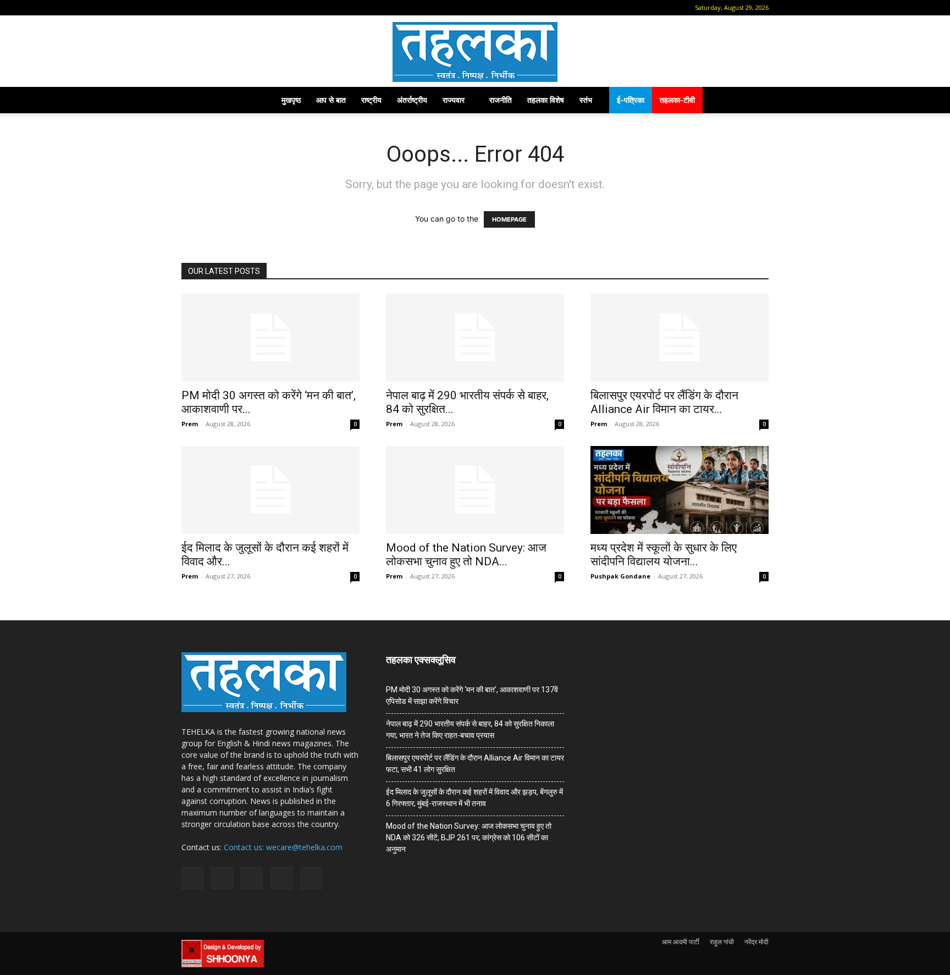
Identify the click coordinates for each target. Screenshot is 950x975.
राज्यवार (454, 100)
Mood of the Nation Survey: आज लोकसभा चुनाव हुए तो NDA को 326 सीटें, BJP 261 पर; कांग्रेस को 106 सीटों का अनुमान (468, 837)
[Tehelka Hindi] (475, 52)
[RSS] (242, 7)
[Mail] (224, 7)
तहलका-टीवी (677, 100)
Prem (189, 424)
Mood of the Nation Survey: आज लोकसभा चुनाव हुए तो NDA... (466, 554)
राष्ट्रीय (371, 100)
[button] (189, 7)
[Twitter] (260, 7)
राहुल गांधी (722, 941)
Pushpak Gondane (620, 576)
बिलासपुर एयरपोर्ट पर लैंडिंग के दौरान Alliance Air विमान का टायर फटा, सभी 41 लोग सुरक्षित (475, 763)
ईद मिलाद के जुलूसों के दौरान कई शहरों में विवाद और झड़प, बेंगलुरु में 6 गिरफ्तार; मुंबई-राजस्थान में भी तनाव (474, 797)
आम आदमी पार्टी (680, 941)
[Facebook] (206, 7)
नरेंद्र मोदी (756, 941)
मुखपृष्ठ (291, 100)
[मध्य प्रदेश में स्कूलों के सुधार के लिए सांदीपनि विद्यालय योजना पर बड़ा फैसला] (679, 490)
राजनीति (500, 100)
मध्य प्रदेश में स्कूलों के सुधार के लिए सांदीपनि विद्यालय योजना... (663, 554)
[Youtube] (278, 7)
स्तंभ (585, 100)
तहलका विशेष (545, 100)
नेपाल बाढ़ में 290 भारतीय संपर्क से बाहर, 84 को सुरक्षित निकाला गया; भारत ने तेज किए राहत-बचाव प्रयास (470, 729)
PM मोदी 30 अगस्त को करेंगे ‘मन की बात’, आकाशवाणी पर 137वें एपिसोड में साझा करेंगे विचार (472, 695)
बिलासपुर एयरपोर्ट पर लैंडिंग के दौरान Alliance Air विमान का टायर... (664, 402)
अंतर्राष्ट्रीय (412, 100)
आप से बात (331, 100)
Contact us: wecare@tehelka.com (283, 847)
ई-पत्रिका (630, 100)
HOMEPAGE (509, 219)
